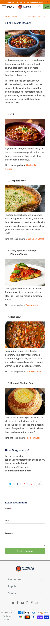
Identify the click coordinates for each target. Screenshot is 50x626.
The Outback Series (7, 616)
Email (7, 521)
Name (8, 508)
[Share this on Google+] (32, 484)
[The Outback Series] (25, 6)
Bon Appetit (32, 305)
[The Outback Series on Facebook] (18, 603)
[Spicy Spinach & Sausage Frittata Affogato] (25, 285)
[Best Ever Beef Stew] (25, 347)
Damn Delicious (33, 371)
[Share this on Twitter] (10, 484)
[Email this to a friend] (39, 484)
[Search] (40, 7)
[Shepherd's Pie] (25, 211)
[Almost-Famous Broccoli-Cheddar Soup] (25, 414)
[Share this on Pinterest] (25, 484)
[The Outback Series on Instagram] (32, 603)
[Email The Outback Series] (37, 603)
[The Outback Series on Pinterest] (27, 603)
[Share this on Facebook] (18, 484)
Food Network (33, 437)
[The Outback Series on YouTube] (23, 603)
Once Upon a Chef (35, 239)
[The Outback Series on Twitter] (13, 603)
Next (40, 17)
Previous (31, 17)
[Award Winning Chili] (25, 145)
